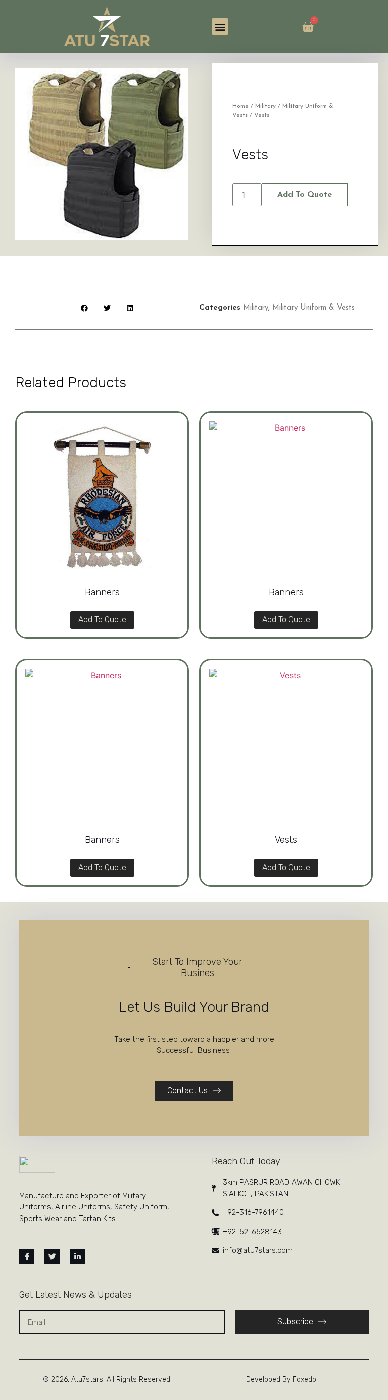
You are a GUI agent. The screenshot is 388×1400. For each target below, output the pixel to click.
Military (265, 106)
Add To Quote (304, 195)
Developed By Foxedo (281, 1379)
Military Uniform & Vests (313, 308)
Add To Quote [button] (102, 619)
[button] (220, 26)
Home (240, 106)
